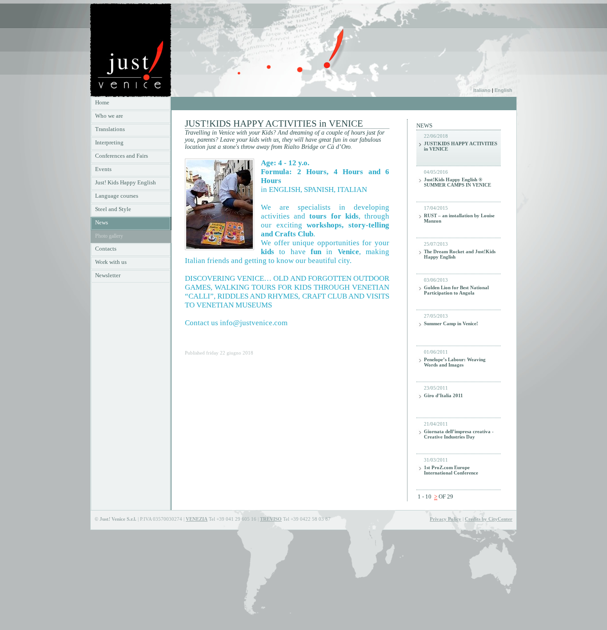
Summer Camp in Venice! (451, 323)
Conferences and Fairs (121, 155)
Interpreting (109, 142)
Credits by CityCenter (488, 519)
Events (103, 169)
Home (102, 102)
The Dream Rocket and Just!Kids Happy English (459, 254)
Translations (110, 129)
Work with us (111, 262)
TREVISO (271, 519)
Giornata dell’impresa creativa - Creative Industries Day (459, 434)
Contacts (105, 248)
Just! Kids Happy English (125, 182)
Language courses (116, 195)
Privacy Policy (445, 519)
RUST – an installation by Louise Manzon (459, 218)
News (101, 222)
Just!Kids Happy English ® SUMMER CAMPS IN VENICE (457, 182)
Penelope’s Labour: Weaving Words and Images (455, 362)
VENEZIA (197, 519)
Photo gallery (109, 236)
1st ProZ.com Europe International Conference (451, 470)
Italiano (482, 90)
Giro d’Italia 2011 (443, 395)
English (502, 90)
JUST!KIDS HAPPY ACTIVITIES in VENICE (460, 146)
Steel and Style (113, 209)
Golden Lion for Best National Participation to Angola (456, 290)
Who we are (109, 115)
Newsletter (107, 275)
